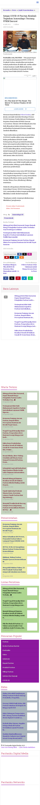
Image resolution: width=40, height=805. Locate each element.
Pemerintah (8, 218)
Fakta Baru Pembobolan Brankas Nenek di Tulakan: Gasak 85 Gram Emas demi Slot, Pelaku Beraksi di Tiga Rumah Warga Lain (24, 335)
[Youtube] (6, 257)
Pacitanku (6, 650)
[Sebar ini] (5, 278)
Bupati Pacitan (8, 663)
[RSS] (21, 257)
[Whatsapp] (30, 278)
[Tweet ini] (11, 278)
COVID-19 (6, 680)
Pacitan (5, 642)
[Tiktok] (12, 257)
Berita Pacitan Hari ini (11, 646)
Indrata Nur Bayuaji (10, 676)
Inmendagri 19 (17, 215)
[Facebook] (19, 254)
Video (5, 655)
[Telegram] (16, 257)
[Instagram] (29, 254)
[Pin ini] (18, 278)
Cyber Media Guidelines (27, 747)
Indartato (6, 659)
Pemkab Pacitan (9, 667)
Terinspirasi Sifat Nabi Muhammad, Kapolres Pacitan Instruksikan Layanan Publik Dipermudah (18, 235)
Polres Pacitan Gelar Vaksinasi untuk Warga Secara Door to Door (29, 267)
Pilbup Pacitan (8, 672)
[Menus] (37, 2)
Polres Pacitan (25, 115)
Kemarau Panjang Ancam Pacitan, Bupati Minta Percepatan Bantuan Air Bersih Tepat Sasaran (19, 242)
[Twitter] (24, 254)
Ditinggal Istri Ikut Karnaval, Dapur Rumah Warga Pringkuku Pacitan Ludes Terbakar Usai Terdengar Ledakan (19, 227)
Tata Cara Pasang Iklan (9, 747)
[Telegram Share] (24, 278)
